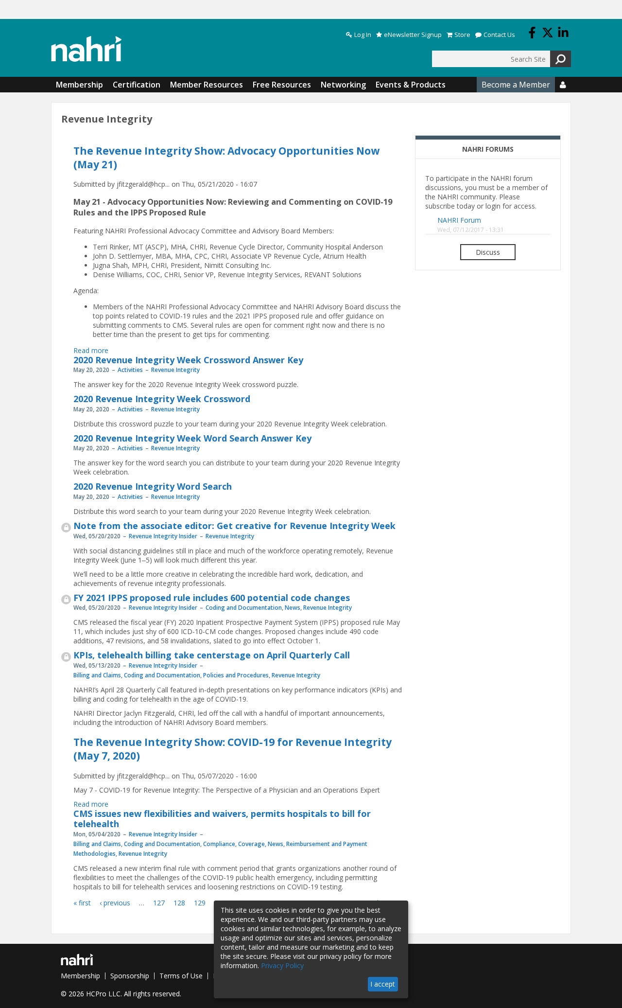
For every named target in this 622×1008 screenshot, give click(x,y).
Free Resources (282, 84)
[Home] (86, 48)
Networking (343, 84)
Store (462, 35)
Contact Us (499, 35)
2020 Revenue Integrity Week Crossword (161, 399)
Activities (130, 370)
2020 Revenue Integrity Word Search (152, 486)
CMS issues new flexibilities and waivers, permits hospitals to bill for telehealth (222, 819)
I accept (382, 984)
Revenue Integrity (175, 370)
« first (82, 902)
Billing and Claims (97, 675)
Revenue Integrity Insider (163, 536)
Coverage (251, 844)
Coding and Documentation (244, 607)
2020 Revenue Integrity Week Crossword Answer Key (188, 360)
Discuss (488, 252)
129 (200, 902)
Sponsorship (129, 975)
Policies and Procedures (236, 675)
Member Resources (206, 84)
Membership (79, 84)
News (292, 607)
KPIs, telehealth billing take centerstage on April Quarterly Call (211, 655)
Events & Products (411, 84)
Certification (136, 84)
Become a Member (516, 84)
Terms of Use (181, 975)
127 (159, 902)
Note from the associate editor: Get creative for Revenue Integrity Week (234, 525)
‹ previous (115, 902)
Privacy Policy (282, 965)
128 (179, 902)
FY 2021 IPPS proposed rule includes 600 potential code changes (211, 597)
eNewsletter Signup (413, 35)
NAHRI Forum (459, 220)
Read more (90, 350)
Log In (362, 35)
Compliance (219, 844)
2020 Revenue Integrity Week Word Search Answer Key (192, 438)
